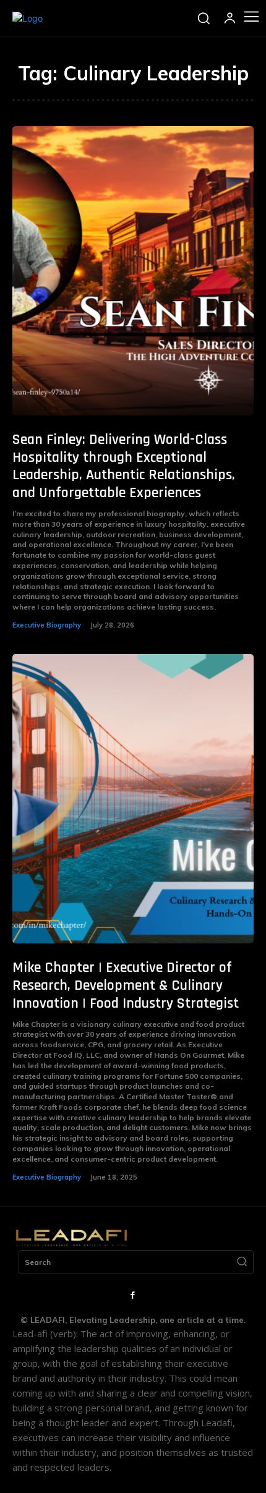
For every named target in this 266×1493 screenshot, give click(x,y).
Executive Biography (46, 625)
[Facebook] (133, 1296)
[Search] (242, 1262)
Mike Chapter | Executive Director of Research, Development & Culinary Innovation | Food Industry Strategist (125, 985)
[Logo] (27, 18)
